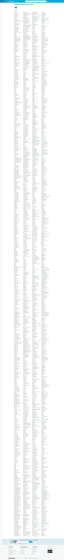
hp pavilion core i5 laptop (35, 159)
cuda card (24, 270)
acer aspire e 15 (16, 296)
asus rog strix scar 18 (16, 437)
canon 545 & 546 (25, 92)
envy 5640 (24, 403)
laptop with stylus (34, 326)
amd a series (15, 352)
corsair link (24, 240)
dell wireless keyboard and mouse (27, 322)
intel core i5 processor (35, 229)
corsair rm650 (24, 245)
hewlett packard (34, 72)
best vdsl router (25, 16)
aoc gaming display (16, 376)
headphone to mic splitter (35, 69)
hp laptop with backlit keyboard (36, 140)
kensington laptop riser (35, 277)
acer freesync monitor (16, 301)
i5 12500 (33, 196)
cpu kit (24, 258)
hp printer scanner (34, 164)
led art (33, 339)
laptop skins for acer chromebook (36, 323)
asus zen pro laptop (16, 450)
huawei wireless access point (35, 183)
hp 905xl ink (33, 100)
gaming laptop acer (25, 501)
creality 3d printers (25, 259)
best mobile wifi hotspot (17, 517)
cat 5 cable (24, 123)
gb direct (24, 510)
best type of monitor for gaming (27, 14)
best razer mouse (16, 531)
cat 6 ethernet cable (25, 130)
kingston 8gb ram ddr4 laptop (35, 295)
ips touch (33, 265)
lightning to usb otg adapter (35, 403)
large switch (33, 330)
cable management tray (26, 79)
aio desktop (15, 329)
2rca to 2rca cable (16, 142)
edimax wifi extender (25, 397)
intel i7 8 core (33, 246)
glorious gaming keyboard (26, 528)
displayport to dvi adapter (26, 349)
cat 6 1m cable (25, 127)
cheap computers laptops (26, 154)
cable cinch (24, 77)
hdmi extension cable (34, 48)
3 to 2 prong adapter (16, 154)
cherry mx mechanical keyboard (27, 175)
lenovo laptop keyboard (35, 356)
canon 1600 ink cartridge (26, 88)
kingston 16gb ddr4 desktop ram (36, 294)
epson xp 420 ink (25, 419)
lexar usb (33, 378)
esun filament (24, 430)
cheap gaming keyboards (26, 155)
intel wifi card (34, 254)
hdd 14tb (33, 28)
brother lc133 (24, 53)
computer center (25, 197)
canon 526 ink (25, 90)
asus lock (15, 430)
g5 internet (24, 495)
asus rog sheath (16, 435)
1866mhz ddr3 (16, 93)
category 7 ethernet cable (26, 142)
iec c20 (33, 204)
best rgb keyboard (16, 532)
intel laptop (33, 248)
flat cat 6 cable (25, 474)
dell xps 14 (24, 324)
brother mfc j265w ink (25, 61)
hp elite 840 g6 (34, 119)
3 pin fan (15, 151)
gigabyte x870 (25, 525)
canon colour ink (25, 98)
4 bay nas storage (16, 195)
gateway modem (25, 509)
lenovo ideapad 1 (16, 13)
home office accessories (35, 77)
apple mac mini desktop (17, 402)
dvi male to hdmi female (26, 383)
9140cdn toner (16, 274)
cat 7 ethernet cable (25, 133)
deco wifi (24, 291)
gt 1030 (33, 22)
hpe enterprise (34, 181)
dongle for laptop (25, 355)
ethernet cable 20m (25, 433)
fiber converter (25, 464)
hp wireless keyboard (34, 175)
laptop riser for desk (34, 320)
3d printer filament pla (16, 187)
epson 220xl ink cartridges (26, 405)
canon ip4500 (24, 102)
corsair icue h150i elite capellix (26, 235)
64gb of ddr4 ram (16, 252)
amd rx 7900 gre (16, 361)
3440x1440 (15, 178)
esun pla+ (24, 431)
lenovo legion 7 (34, 358)
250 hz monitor (16, 130)
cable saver (24, 82)
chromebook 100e (25, 178)
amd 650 (15, 351)
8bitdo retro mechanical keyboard (18, 267)
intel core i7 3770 (34, 230)
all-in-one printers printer (17, 343)
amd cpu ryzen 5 (16, 354)
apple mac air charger (16, 401)
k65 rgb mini (33, 273)
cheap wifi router (25, 169)
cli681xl (24, 186)
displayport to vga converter (26, 352)
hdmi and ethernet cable (35, 36)
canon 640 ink (25, 93)
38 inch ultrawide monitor (17, 182)
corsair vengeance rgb (26, 250)
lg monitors (33, 389)
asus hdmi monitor (16, 427)
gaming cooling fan (25, 499)
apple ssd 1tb (15, 405)
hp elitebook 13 (34, 121)
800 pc (15, 264)
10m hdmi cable (16, 51)
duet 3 (24, 375)
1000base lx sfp (16, 44)
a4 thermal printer (16, 283)
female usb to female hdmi (26, 462)
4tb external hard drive (17, 221)
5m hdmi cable (16, 242)
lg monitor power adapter (35, 388)
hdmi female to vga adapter (35, 49)
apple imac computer (16, 398)
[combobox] (35, 1)
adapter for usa (16, 315)
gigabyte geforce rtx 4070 (26, 523)
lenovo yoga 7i (34, 373)
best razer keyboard (16, 530)
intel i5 (33, 243)
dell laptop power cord (26, 308)
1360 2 (15, 68)
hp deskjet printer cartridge (35, 116)
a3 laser (15, 281)
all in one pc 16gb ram (16, 339)
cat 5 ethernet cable (25, 125)
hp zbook (33, 179)
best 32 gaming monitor (17, 480)
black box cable (25, 30)
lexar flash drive (34, 376)
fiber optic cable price (25, 467)
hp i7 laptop (33, 132)
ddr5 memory (24, 288)
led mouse (33, 341)
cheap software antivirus (26, 166)
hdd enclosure (34, 29)
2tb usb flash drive (16, 145)
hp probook (33, 166)
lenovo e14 (33, 349)
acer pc (15, 310)
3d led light (15, 185)
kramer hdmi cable (34, 301)
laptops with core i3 (34, 328)
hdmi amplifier (34, 35)
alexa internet (15, 333)
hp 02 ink (33, 79)
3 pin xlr (15, 152)
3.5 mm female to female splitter (18, 158)
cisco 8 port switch (25, 181)
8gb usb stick (15, 269)
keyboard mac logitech (35, 284)
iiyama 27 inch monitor (35, 207)
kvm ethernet (33, 302)
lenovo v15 (33, 370)
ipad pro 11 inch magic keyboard (36, 263)
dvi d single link (25, 382)
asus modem (15, 431)
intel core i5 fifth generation (35, 228)
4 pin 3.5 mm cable (16, 197)
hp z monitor (33, 176)
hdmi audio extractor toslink (35, 39)
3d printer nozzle (16, 188)
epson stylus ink (25, 418)
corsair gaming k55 (25, 233)
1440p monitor (16, 71)
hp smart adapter (34, 168)
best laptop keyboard (16, 513)
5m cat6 (15, 241)
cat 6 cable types (25, 129)
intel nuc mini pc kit (34, 250)
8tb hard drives (16, 272)
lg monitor (33, 386)
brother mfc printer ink (25, 64)
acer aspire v (15, 298)
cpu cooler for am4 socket (26, 256)
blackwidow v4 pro (25, 33)
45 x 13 (15, 212)
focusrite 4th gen (25, 476)
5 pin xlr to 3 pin (16, 228)
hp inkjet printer (34, 134)
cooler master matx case (26, 219)
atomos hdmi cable (16, 460)
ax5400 (15, 468)
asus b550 (15, 418)
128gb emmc (15, 61)
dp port (24, 360)
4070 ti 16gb (15, 208)
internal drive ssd (34, 255)
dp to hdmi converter (25, 362)
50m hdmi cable (16, 232)
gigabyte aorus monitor (26, 521)
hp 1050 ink (33, 80)
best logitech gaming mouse (17, 515)
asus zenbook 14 (16, 451)
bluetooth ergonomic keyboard (27, 36)
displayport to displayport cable (27, 347)
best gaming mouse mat (17, 504)
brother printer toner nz (26, 67)
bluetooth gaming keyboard (26, 37)
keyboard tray (34, 289)
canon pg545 (24, 109)
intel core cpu (33, 224)
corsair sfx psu (25, 247)
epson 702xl (24, 410)
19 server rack (15, 95)
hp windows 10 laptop (35, 174)
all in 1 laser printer (16, 336)
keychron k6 (33, 292)
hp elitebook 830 (34, 122)
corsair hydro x (25, 234)
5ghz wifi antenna (16, 240)
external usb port (25, 451)
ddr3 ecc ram (24, 281)
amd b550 (15, 353)
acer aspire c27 (16, 295)
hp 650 (33, 94)
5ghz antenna (15, 239)
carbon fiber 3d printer (26, 118)
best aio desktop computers (17, 484)
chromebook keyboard (26, 180)
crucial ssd (24, 264)
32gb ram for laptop (16, 171)
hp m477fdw (33, 145)
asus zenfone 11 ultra (16, 455)
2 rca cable (15, 107)
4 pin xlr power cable (16, 200)
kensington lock (34, 278)
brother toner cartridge (26, 68)
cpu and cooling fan (25, 254)
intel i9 (33, 247)
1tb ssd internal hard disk (17, 102)
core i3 (24, 221)
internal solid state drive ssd (35, 258)
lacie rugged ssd (34, 310)
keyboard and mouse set (35, 283)
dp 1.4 (24, 358)
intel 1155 (33, 217)
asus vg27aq (15, 443)
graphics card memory (35, 20)
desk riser (24, 326)
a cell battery (15, 278)
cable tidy (24, 84)
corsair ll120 (24, 241)
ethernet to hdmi (25, 437)
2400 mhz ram (15, 126)
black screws (24, 32)
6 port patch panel (16, 247)
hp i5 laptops (33, 131)
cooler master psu (25, 220)
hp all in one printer (34, 107)
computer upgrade (25, 213)
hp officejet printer (34, 152)
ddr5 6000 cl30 (25, 287)
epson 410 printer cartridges (26, 409)
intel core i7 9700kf (34, 232)
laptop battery (34, 315)
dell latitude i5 (25, 309)
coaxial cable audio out (26, 190)
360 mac (15, 179)
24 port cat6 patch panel (17, 124)
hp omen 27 (33, 156)
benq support (15, 475)
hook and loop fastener (35, 78)
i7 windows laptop (34, 200)
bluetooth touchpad (25, 40)
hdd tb (33, 30)
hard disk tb (33, 23)
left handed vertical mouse (35, 344)
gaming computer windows (26, 498)
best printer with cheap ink (17, 528)
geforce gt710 (25, 512)
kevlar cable (33, 279)
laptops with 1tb (34, 327)
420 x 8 (15, 210)
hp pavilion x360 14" (34, 160)
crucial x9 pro (24, 269)
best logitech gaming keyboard (18, 514)
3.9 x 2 (15, 164)
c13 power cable (25, 72)
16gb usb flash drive (16, 87)
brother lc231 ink (25, 55)
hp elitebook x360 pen (35, 124)
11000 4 (15, 52)
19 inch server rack (16, 94)
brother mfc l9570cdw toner (26, 63)
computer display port (25, 199)
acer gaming (15, 302)
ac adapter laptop (16, 286)
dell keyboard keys (25, 306)
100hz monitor (16, 45)
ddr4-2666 (24, 285)
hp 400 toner (33, 88)
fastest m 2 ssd (25, 454)
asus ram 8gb (15, 434)
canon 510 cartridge (25, 89)
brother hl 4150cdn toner (26, 49)
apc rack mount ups (16, 385)
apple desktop (16, 397)
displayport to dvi (25, 348)
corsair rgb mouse (25, 243)
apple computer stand (16, 396)
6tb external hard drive (17, 255)
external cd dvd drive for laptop (27, 444)
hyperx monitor (34, 190)
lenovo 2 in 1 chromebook (35, 347)
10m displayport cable (16, 49)
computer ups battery (25, 214)
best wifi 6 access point (26, 18)
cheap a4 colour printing (26, 150)
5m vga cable (15, 244)
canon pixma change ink (26, 114)
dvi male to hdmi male (25, 384)
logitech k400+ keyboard (35, 414)
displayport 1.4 (25, 340)
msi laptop (15, 22)
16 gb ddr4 (15, 77)
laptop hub (33, 318)
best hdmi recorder (16, 508)
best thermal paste (16, 534)
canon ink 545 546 (25, 100)
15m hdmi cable (16, 76)
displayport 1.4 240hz (25, 341)
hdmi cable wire (34, 42)
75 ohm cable (15, 258)
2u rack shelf (15, 147)
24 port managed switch (17, 125)
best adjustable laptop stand (17, 483)
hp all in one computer (35, 106)
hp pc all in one (34, 161)
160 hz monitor (16, 80)
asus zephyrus (16, 457)
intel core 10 (33, 222)
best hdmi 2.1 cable (16, 507)
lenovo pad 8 (33, 362)
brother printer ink (25, 65)
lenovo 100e (33, 346)
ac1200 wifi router (16, 287)
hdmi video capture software (35, 67)
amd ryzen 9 (15, 364)
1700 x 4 (15, 90)
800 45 (15, 263)
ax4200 (15, 467)
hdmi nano (33, 51)
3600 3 (15, 180)
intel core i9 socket (34, 238)
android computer (16, 368)
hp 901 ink (33, 98)
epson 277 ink (25, 406)
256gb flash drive (16, 134)
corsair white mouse (25, 252)
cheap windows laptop (26, 170)
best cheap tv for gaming (17, 491)
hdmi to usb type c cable (35, 65)
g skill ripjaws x (25, 489)
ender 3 (24, 401)
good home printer (34, 13)
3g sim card (15, 191)
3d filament (15, 184)
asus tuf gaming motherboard (17, 442)
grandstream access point (35, 18)
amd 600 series (16, 350)
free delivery (24, 483)
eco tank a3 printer (25, 393)
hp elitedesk (33, 125)
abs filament (15, 285)
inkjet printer (33, 213)
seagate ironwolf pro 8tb (17, 23)
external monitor (25, 450)
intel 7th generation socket (35, 218)
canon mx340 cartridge (26, 108)
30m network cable (16, 167)
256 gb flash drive (16, 131)
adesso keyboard (16, 323)
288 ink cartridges (16, 138)
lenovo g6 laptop (34, 350)
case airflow (24, 122)
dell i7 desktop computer (26, 303)
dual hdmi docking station (26, 373)
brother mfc (24, 58)
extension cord (25, 441)
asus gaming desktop (16, 426)
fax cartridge (24, 455)
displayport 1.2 (25, 339)
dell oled (24, 315)
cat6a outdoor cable (25, 141)
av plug (15, 464)
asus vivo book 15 (16, 444)
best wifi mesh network (26, 19)
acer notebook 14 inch (16, 308)
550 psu (15, 236)
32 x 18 (15, 168)
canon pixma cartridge (26, 113)
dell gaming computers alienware (27, 301)
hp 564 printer (34, 92)
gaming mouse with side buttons (27, 507)
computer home (25, 200)
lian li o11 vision (34, 396)
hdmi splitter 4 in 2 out (35, 55)
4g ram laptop (15, 214)
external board (25, 442)
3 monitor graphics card (17, 150)
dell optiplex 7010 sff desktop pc (27, 316)
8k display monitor (16, 270)
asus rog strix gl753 (16, 436)
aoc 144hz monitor (16, 373)
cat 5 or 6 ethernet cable (26, 126)
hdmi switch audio (34, 59)
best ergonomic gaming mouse (18, 500)
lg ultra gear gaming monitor (35, 391)
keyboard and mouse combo (35, 282)
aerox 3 (15, 328)
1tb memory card (16, 99)
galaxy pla (24, 496)
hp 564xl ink (33, 93)
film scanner (24, 470)
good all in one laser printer (26, 531)
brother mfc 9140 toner (26, 59)
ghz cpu (24, 517)
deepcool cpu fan (25, 293)
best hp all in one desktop (17, 511)
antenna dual (15, 370)
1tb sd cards (15, 101)
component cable (25, 195)
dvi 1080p (24, 380)
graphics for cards (34, 21)
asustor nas (15, 458)
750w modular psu (16, 259)
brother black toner (25, 45)
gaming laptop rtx (25, 503)
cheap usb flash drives (26, 167)
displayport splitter (25, 346)
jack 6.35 (33, 269)
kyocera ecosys (34, 306)
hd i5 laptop (33, 25)
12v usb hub (15, 66)
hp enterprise (33, 127)
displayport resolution (25, 345)
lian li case (33, 393)
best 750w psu (16, 482)
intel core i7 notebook (35, 234)
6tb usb (15, 256)
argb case (15, 410)
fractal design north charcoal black (27, 481)
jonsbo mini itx (34, 271)
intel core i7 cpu (34, 233)
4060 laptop (15, 204)
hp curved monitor (34, 114)
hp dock (33, 118)
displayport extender (25, 344)
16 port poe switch (16, 79)
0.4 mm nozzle (16, 33)
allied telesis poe (16, 344)
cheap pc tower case (25, 164)
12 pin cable (15, 55)
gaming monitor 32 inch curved (27, 504)
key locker (33, 281)
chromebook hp (25, 179)
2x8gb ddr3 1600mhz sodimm (17, 148)
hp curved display (34, 113)
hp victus (15, 25)
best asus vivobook (16, 487)
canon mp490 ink (25, 107)
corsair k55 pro (25, 236)
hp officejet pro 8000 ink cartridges (36, 154)
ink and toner (33, 211)
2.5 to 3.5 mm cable (16, 115)
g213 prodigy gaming (25, 492)
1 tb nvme (15, 35)
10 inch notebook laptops (17, 40)
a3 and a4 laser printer (17, 280)
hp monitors (33, 148)
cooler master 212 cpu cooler (26, 217)
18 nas (15, 91)
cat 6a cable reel (25, 131)
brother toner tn (25, 69)
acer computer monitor (17, 300)
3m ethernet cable (16, 193)
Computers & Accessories (26, 4)
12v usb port (15, 67)
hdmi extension (34, 47)
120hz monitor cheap (16, 59)
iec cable (33, 205)
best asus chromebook (17, 486)
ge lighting (24, 511)
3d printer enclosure (16, 186)
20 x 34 (15, 116)
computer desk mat (25, 198)
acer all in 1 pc (16, 290)
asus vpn (15, 447)
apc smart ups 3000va (16, 388)
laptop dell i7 (33, 317)
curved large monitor (25, 272)
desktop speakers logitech (26, 327)
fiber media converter (25, 465)
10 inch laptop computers (17, 39)
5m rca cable (15, 243)
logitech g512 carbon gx (35, 412)
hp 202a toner (34, 82)
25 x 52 (15, 129)
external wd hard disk (25, 452)
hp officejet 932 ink (34, 151)
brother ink (24, 51)
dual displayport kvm (25, 370)
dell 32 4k (24, 296)
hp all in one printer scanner (35, 108)
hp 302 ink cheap (34, 86)
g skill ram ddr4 (25, 488)
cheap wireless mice (25, 171)
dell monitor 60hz (25, 311)
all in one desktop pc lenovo (17, 337)
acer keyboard (16, 303)
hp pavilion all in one (34, 158)
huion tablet (33, 185)
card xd (24, 121)
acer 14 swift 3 (16, 289)
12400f (15, 60)
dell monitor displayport (26, 312)
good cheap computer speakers (27, 532)
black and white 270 (25, 29)
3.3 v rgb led (15, 155)
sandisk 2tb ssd (16, 31)
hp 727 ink (33, 96)
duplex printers (25, 376)
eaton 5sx (24, 391)
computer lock (25, 203)
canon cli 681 (24, 97)
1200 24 (15, 57)
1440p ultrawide (16, 72)
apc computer (15, 383)
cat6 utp (24, 140)
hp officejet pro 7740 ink (35, 153)
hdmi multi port (34, 50)
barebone (15, 471)
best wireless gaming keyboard (27, 25)
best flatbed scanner (16, 503)
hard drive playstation (35, 24)
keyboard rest (34, 287)
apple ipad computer (16, 399)
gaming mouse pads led (26, 506)
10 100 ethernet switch (17, 36)
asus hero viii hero (16, 428)
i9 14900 (33, 201)
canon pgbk (24, 110)
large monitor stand (34, 329)
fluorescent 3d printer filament (26, 475)
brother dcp (24, 47)
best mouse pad (16, 521)
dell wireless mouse (25, 323)
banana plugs (15, 470)
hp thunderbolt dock (34, 170)
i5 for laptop (33, 197)
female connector (25, 459)
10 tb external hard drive (17, 41)
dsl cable (24, 368)
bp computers (24, 42)
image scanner (34, 209)
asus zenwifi (15, 456)
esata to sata (25, 429)
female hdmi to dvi (25, 460)
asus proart (15, 433)
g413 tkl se (24, 494)
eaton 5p (24, 390)
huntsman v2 (33, 186)
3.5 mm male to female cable (17, 160)
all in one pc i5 (16, 341)
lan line (33, 311)
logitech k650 (33, 415)
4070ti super (15, 209)
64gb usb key (15, 253)
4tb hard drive (15, 222)
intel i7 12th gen (34, 245)
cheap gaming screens (26, 158)
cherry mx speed (25, 176)
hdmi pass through (34, 53)
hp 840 (33, 97)
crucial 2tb (24, 261)
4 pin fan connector (16, 198)
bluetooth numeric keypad (26, 39)
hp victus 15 (33, 173)
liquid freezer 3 (34, 406)
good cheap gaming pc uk (26, 533)
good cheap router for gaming (27, 534)
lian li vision (33, 399)
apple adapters (16, 394)
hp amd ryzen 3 (34, 110)
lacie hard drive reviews (35, 309)
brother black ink (25, 44)
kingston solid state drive (35, 299)
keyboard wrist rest (34, 290)
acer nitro (15, 306)
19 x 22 (15, 96)
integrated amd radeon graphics (36, 216)
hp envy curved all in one (35, 130)
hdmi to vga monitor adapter (35, 66)
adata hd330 (15, 318)
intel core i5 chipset (34, 227)
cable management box (26, 78)
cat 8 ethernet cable (25, 134)
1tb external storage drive (17, 98)
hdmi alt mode (34, 34)
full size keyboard (25, 486)
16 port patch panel (16, 78)
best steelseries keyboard (17, 533)
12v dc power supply (16, 64)
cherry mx (24, 173)
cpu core (24, 257)
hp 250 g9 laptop (34, 85)
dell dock (24, 298)
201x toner (15, 117)
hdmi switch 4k (34, 58)
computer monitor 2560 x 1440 (27, 204)
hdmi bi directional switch (35, 40)
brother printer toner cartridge (26, 66)
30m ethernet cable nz (16, 166)
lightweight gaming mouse (35, 404)
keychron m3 (33, 293)
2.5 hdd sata (15, 111)
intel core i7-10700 (34, 235)
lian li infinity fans (34, 394)
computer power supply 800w (26, 208)
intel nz (33, 251)
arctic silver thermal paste (17, 409)
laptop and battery (34, 314)
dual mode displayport (26, 374)
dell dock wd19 (25, 299)
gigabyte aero (25, 520)
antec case (15, 369)
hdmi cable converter (34, 41)
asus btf (15, 419)
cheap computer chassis (26, 153)
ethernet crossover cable (26, 434)
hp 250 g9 (33, 84)
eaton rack (24, 392)
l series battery (34, 307)
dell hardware (25, 302)
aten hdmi (15, 459)
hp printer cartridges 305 (35, 163)
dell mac (24, 310)
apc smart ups (15, 386)
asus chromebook (16, 420)
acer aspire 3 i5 (16, 294)
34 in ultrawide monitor (17, 173)
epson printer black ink (26, 414)
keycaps (33, 291)
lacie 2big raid (34, 308)
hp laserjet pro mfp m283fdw (35, 144)
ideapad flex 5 (16, 19)
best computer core (16, 493)
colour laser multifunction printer (27, 193)
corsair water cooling (25, 251)
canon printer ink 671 (25, 116)
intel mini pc (33, 249)
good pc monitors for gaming (35, 16)
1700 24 (15, 89)
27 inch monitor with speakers (17, 137)
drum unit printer (25, 367)
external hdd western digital (26, 448)
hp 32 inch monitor (34, 87)
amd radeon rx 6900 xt (17, 358)
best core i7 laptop (16, 495)
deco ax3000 (24, 290)
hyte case (33, 192)
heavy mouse (33, 71)
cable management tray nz (26, 80)
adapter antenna (16, 314)
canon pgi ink (24, 111)
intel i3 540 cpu (34, 242)
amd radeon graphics (16, 357)
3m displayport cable (16, 192)
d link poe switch (25, 278)
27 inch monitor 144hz (16, 136)
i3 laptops (33, 195)
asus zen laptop (16, 449)
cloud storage (25, 187)
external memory (25, 449)
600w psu (15, 249)
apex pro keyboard (16, 393)
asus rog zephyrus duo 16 (17, 439)
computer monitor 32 (25, 205)
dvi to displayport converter (26, 385)
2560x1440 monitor (16, 133)
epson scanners (25, 417)
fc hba (24, 456)
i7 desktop (33, 199)
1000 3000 (15, 42)
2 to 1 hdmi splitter (16, 109)
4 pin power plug (16, 199)
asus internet (15, 429)
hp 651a (33, 95)
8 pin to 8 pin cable (16, 261)
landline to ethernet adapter (35, 312)
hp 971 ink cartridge (34, 102)
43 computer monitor (16, 211)
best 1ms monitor (16, 479)
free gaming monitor (25, 484)
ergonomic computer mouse (26, 423)
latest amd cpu (34, 335)
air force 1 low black (16, 330)
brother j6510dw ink (25, 52)
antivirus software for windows (18, 372)
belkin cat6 (15, 474)
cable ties (24, 85)
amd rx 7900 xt (16, 362)
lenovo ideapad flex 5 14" (35, 355)
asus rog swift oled (16, 438)
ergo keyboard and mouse (26, 422)
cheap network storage (26, 162)
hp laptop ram (34, 139)
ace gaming (15, 288)
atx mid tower (15, 462)
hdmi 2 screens (34, 31)
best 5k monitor (16, 481)
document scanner (25, 354)
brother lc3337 (25, 57)
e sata (24, 389)
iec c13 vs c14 (34, 203)
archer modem (16, 407)
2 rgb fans (15, 108)
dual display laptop (25, 369)
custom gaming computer (26, 273)
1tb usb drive (15, 103)
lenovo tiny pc (34, 369)
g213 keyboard (25, 491)
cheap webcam (25, 168)
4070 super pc (15, 207)
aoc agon (15, 375)
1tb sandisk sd (16, 100)
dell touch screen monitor (26, 319)
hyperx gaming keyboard (35, 188)
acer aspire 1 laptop (16, 291)
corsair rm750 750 (25, 246)
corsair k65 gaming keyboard (26, 237)
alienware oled (16, 335)
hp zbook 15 (33, 180)
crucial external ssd (25, 263)
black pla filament (25, 31)
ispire (33, 267)
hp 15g (33, 81)
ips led (33, 264)
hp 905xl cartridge (34, 99)
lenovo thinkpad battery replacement (35, 365)
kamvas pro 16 (34, 275)
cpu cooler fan (25, 255)
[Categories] (1, 1)
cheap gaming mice (25, 156)
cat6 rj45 (24, 138)
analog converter (16, 367)
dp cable (24, 359)
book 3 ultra (24, 41)
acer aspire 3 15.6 (16, 292)
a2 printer (15, 279)
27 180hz (15, 135)
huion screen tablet (34, 184)
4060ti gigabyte (16, 205)
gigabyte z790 (25, 526)
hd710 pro (33, 26)
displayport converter (25, 343)
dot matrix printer (25, 357)
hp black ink (33, 111)
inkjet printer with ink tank (35, 214)
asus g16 (15, 425)
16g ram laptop (16, 81)
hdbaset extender (34, 27)
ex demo (24, 438)
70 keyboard (15, 257)
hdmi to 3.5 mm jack (34, 61)
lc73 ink (33, 338)
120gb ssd (15, 58)
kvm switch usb (34, 304)
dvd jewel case (25, 378)
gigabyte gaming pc (25, 522)
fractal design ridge (25, 482)
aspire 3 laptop (16, 412)
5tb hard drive (15, 245)
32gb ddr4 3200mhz (16, 169)
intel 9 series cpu (34, 219)
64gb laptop (15, 251)
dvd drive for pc (25, 377)
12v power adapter (16, 65)
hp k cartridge (34, 135)
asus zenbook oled (16, 454)
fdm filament (24, 457)
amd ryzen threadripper (17, 366)
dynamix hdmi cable (25, 388)
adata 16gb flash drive (17, 316)
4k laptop (15, 218)
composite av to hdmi (25, 196)
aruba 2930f (15, 411)
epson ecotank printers (26, 412)
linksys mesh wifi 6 (34, 405)
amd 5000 (15, 349)
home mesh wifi (34, 76)
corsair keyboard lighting (26, 239)
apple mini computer (16, 403)
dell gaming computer (25, 300)
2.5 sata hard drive (16, 114)
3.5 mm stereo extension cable (17, 161)
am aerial (15, 345)
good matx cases (34, 14)
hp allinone (33, 109)
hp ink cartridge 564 (34, 133)
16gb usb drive (16, 86)
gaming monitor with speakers (27, 505)
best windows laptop (25, 22)
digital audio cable (25, 330)
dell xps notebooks (25, 325)
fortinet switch (25, 479)
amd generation (16, 355)
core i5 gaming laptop (25, 222)
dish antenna (24, 333)
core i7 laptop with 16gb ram (26, 225)
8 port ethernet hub (16, 262)
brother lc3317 (25, 56)
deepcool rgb (24, 294)
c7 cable (24, 73)
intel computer (34, 221)
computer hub (24, 201)
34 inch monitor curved (17, 174)
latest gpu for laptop (34, 336)
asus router (15, 16)
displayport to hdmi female (26, 351)
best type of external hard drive (27, 13)
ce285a (24, 143)
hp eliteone (33, 126)
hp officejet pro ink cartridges (35, 155)
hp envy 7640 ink (34, 129)
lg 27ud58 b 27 (34, 380)
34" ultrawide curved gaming (17, 176)
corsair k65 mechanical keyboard (27, 238)
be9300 (15, 473)
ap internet (15, 380)
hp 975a (33, 103)
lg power (33, 390)
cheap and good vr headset (26, 152)
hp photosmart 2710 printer (35, 162)
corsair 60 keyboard (25, 228)
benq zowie (15, 476)
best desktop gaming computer (18, 497)
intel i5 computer (34, 244)
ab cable (15, 284)
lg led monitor (34, 385)
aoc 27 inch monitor (16, 374)
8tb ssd (15, 273)
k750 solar (33, 274)
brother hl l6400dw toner (26, 50)
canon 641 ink (25, 94)
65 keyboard (15, 254)
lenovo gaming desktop (35, 352)
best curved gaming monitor (17, 496)
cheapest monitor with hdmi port (27, 172)
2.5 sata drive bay (16, 113)
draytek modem (25, 365)
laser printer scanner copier (35, 333)
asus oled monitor (16, 432)
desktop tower (25, 328)
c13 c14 (24, 71)
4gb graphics (15, 216)
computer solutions (25, 210)
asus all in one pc (16, 417)
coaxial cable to (25, 191)
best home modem (16, 510)
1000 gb (15, 43)
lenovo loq (33, 359)
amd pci (15, 356)
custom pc (24, 275)
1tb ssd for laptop (16, 27)
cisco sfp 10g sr (25, 184)
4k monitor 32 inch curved (17, 219)
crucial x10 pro (25, 267)
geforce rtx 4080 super (26, 516)
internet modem (34, 262)
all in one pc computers (17, 340)
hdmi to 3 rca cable (34, 60)
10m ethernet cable (16, 50)
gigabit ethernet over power (26, 518)
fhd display (24, 463)
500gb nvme (15, 230)
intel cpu (33, 239)
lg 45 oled (33, 382)
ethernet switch (25, 436)
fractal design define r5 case (26, 480)
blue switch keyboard (25, 35)
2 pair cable (15, 106)
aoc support (15, 377)
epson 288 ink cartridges (26, 407)
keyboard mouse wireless (35, 286)
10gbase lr (15, 48)
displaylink (24, 337)
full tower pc (24, 487)
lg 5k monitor (33, 383)
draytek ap (24, 364)
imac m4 (33, 208)
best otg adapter (16, 523)
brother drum (24, 48)
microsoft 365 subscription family (18, 21)
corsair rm (24, 244)
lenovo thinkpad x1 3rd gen (35, 367)
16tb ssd (15, 88)
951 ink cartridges (16, 275)
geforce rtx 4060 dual (25, 515)
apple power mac (16, 404)
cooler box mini (25, 216)
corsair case (24, 230)
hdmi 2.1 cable (34, 32)
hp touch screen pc (34, 171)
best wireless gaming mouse (26, 27)
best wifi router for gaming (26, 20)
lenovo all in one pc (34, 348)
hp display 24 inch (34, 117)
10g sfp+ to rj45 (16, 47)
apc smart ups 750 (16, 389)
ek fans (24, 398)
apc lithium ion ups (16, 384)
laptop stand (33, 324)
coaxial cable (24, 189)
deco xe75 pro (25, 292)
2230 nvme (15, 121)
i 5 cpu (33, 193)
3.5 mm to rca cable (16, 162)
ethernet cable (25, 432)
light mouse (33, 402)
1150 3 (15, 53)
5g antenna (15, 238)
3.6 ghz (15, 163)
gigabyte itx (24, 524)
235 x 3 (15, 122)
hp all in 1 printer (34, 105)
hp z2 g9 (33, 177)
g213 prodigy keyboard (26, 493)
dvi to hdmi (24, 386)
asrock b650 (15, 413)
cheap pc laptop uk (25, 163)
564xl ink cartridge (16, 237)
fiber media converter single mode (27, 466)
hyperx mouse (34, 191)
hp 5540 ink (33, 89)
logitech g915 (34, 413)
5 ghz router (15, 227)
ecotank (24, 394)
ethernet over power (25, 435)
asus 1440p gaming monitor (17, 414)
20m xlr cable (15, 119)
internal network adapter (35, 256)
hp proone (33, 167)
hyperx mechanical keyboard (35, 189)
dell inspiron (24, 304)
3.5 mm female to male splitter (17, 159)
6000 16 (15, 248)
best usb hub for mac (25, 15)
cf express (24, 146)
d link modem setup (25, 277)
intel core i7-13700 (34, 236)
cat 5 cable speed (25, 124)
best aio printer (16, 485)
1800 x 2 (15, 92)
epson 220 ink (25, 404)
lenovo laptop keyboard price (35, 357)
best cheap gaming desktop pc (18, 488)
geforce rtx (24, 513)
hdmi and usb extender (35, 37)
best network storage (16, 522)
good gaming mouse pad (35, 12)
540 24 (15, 235)
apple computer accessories (17, 395)
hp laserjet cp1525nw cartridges (36, 141)
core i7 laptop (25, 224)
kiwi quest (33, 300)
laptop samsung (34, 322)
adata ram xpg (16, 319)
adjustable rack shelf (16, 326)
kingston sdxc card (34, 298)
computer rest (25, 209)
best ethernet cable (16, 501)
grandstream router (34, 19)
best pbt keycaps (16, 524)
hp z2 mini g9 (33, 178)
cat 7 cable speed (25, 132)
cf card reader (25, 145)
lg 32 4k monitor (34, 381)
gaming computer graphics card (27, 497)
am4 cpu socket (16, 347)
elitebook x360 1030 (25, 400)
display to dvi (24, 336)
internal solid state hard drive (35, 259)
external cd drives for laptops (26, 443)
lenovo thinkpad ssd (34, 366)
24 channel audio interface (17, 123)
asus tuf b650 (15, 440)
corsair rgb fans (25, 242)
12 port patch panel (16, 56)
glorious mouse (25, 529)
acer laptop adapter (16, 304)
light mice (33, 401)
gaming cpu (24, 500)
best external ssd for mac (17, 502)
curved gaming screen (26, 271)
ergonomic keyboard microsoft (27, 426)
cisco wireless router (25, 185)
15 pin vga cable (16, 73)
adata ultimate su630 (16, 322)
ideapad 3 (15, 18)
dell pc (24, 317)
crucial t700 (24, 266)
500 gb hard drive (16, 229)
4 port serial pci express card (17, 201)
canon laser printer (25, 103)
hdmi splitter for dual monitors (36, 56)
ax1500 (15, 466)
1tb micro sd (15, 26)
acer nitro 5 (15, 307)
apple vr (15, 406)
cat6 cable (24, 137)
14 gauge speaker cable (17, 69)
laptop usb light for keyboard (35, 325)
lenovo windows (34, 372)
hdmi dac (33, 44)
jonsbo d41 (33, 270)
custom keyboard (25, 274)
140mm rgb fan (16, 70)
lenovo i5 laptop (34, 353)
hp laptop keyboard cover (35, 138)
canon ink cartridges (25, 101)
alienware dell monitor (16, 334)
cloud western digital (25, 188)
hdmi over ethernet (34, 52)
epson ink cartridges (25, 413)
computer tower (25, 212)
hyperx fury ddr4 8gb (34, 187)
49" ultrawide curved (16, 213)
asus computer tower (16, 421)
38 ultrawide (15, 183)
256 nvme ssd (15, 132)
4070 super (15, 206)
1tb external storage (16, 97)
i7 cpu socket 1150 (34, 198)
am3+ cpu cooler (16, 346)
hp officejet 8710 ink (34, 150)
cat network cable (25, 135)
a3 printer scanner (16, 15)
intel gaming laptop (34, 241)
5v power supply (16, 246)
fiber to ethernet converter (26, 468)
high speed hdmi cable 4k (35, 73)
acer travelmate (16, 312)
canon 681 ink (25, 95)
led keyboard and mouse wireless (36, 340)
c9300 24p (24, 74)
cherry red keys (25, 177)
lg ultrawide (33, 392)
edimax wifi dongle (25, 396)
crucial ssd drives (25, 265)
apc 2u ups (15, 382)
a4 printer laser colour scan (17, 282)
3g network (15, 190)
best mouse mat (16, 520)
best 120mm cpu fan (16, 477)
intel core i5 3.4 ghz (34, 226)
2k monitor (15, 139)
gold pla (24, 530)
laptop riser (33, 319)
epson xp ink (24, 421)
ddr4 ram (24, 284)
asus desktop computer (17, 422)
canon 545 (24, 91)
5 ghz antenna (16, 226)
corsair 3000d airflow (25, 227)
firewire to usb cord (25, 472)
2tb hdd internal (16, 143)
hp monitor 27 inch (34, 147)
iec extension (33, 206)
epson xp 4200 (25, 420)
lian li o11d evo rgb (34, 397)
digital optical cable (25, 331)
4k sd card (15, 220)
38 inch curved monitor (17, 181)
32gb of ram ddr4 (16, 170)
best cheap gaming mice (17, 489)
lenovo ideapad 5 (34, 354)
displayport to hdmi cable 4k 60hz (27, 350)
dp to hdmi (24, 361)
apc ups (15, 392)
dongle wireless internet (26, 356)
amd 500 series (16, 348)
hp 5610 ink (33, 90)
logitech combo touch (16, 20)
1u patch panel (16, 105)
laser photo (33, 332)
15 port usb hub (16, 74)
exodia (24, 440)
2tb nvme (15, 144)
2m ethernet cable (16, 141)
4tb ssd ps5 (15, 224)
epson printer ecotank (25, 415)
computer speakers (25, 211)
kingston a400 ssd (34, 296)
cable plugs (24, 81)
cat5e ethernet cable (25, 136)
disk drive (24, 334)
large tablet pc (34, 331)
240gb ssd (15, 127)
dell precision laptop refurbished (27, 318)
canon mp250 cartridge (26, 105)
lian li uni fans (34, 398)
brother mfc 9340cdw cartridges (27, 60)
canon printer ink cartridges (26, 117)
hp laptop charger (34, 136)
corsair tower (24, 248)
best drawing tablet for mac (17, 498)
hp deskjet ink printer (34, 115)
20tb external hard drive (17, 14)
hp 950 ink (33, 101)
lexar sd (33, 377)
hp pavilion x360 (16, 29)
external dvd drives (25, 446)
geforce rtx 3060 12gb (26, 514)
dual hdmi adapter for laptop (26, 372)
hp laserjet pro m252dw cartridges (36, 143)
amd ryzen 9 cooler (16, 365)
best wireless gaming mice (26, 26)
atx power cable (16, 463)
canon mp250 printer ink (26, 106)
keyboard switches (34, 288)
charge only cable (25, 148)
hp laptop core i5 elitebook (35, 137)
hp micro (33, 146)
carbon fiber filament (25, 119)
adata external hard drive (17, 317)
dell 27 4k (24, 295)
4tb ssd (15, 12)
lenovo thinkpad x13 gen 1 (35, 368)
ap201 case (15, 381)
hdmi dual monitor (34, 45)
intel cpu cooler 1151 (34, 240)
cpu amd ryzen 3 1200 (26, 253)
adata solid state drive (17, 320)
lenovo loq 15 (34, 360)
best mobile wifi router (16, 518)
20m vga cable (16, 118)
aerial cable (15, 327)
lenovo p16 (33, 361)
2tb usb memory (16, 146)
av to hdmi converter (16, 465)
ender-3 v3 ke (25, 402)
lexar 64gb (33, 375)
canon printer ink (25, 115)
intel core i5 (33, 225)
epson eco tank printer (26, 411)
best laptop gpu (16, 512)
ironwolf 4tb (33, 266)
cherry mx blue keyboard (26, 174)
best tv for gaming (25, 12)
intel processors (34, 252)
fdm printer (24, 458)
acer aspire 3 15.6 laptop (17, 293)
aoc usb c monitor (16, 378)
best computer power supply (17, 494)
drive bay (24, 366)
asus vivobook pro (16, 446)
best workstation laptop (26, 28)
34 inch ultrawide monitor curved (18, 175)
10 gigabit (15, 37)
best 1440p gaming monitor (17, 478)
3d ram (15, 189)
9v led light (15, 277)
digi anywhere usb (25, 329)
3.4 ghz (15, 156)
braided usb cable (25, 43)
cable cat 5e (24, 76)
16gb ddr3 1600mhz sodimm (17, 82)
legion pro (33, 345)
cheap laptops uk (25, 160)
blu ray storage (25, 34)
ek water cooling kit (25, 399)
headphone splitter (34, 68)
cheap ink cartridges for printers (27, 159)
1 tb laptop (15, 34)
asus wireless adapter (16, 448)
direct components (25, 332)
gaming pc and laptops (26, 508)
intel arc (33, 220)
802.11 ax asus (16, 265)
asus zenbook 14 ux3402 (17, 28)
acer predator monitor (16, 311)
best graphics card (16, 506)
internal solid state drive (35, 257)
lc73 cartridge (34, 337)
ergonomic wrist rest (25, 427)
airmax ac (15, 332)
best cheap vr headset (16, 492)
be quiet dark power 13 (17, 472)
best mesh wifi (16, 516)
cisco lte (24, 182)
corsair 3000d (25, 226)
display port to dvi (25, 335)
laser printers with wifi (35, 334)
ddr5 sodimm (24, 289)
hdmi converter (34, 43)
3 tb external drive (16, 153)
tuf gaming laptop (16, 24)
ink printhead (33, 212)
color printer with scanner (26, 192)
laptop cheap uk (34, 316)
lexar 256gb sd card (34, 374)
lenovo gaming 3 (34, 351)
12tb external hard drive (17, 63)
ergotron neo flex (25, 428)
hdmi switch (33, 57)
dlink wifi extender (25, 353)
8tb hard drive (15, 271)
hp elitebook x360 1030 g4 (35, 123)
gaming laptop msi (25, 502)
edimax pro (24, 395)
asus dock (15, 423)
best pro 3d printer (16, 529)
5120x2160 (15, 233)
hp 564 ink (33, 91)
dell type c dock (25, 320)
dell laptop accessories (26, 307)
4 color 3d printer (16, 196)
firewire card (24, 471)
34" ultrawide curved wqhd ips (17, 177)
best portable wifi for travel (17, 525)
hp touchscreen (34, 172)
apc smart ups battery (16, 391)
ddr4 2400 (24, 282)
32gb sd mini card (16, 172)
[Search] (46, 1)
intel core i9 (33, 237)
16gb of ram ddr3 (16, 84)
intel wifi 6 (33, 253)
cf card (24, 144)
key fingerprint (34, 280)
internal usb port (34, 261)
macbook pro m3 (16, 30)
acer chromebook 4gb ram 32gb (18, 299)
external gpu (24, 447)
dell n (23, 314)
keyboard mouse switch (35, 285)
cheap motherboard (25, 161)
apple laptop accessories (17, 400)
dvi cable (24, 381)
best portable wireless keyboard (18, 526)
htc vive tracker (34, 182)
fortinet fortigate (25, 478)
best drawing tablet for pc (17, 499)
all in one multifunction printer (17, 338)
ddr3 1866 (24, 280)
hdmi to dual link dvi (34, 64)
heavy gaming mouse (34, 70)
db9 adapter (24, 279)
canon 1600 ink (25, 87)
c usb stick (24, 70)
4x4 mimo (15, 225)
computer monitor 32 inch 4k (26, 206)
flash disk (24, 473)
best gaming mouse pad (17, 505)
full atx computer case (26, 485)
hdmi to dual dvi (34, 63)
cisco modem (24, 183)
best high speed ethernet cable (18, 509)
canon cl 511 (24, 96)
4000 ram (15, 203)
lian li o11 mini (34, 395)
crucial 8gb (24, 262)
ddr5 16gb (24, 286)
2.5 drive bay (15, 110)
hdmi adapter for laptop (35, 33)
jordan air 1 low (34, 272)
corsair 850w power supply (26, 229)
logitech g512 (34, 411)
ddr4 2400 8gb (25, 283)
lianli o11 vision (34, 400)
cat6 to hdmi (24, 139)
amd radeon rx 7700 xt (17, 359)
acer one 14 (15, 309)
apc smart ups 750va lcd (17, 390)
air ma (15, 331)
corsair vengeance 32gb (26, 249)
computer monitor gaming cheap (27, 207)
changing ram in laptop (26, 147)
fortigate (24, 477)
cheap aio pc (24, 151)
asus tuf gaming (16, 441)
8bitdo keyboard (16, 266)
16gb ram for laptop (16, 85)
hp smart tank (34, 169)
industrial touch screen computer (36, 210)
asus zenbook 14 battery (17, 452)
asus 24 (15, 415)
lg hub (33, 384)
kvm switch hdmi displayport (35, 303)
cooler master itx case (26, 218)
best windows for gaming (26, 21)
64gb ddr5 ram (16, 250)
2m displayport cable (16, 140)
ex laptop (24, 439)
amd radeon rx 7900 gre (17, 360)
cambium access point (25, 86)
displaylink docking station (26, 338)
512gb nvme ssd (16, 234)
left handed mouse (34, 343)
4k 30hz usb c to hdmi (16, 217)
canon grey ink (25, 99)
